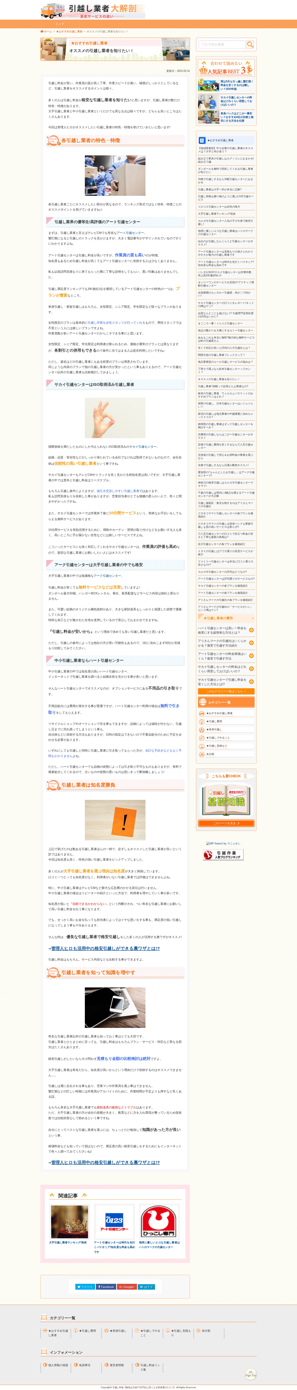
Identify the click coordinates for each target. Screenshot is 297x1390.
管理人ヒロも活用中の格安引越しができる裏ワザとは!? (105, 948)
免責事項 (84, 1365)
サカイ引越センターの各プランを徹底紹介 (223, 585)
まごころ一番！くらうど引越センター (220, 323)
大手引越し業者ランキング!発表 (68, 1242)
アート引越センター (130, 232)
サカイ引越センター (143, 446)
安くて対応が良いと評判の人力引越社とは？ (224, 347)
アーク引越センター (107, 575)
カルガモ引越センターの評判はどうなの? (222, 571)
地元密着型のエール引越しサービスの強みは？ (225, 361)
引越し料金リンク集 (150, 1367)
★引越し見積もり (181, 1333)
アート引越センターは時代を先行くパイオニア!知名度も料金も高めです (114, 1247)
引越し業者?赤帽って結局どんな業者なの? (223, 386)
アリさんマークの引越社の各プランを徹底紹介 (225, 599)
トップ (60, 23)
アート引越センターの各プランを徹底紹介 (223, 592)
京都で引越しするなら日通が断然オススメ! (223, 465)
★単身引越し (118, 1330)
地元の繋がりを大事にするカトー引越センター (225, 330)
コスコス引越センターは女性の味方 (219, 206)
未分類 (206, 1330)
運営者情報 (117, 1365)
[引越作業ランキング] (223, 859)
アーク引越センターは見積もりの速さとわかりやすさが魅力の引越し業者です (225, 253)
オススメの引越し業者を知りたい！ (219, 379)
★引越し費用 (87, 1330)
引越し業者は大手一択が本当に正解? (219, 189)
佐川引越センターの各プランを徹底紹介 (221, 544)
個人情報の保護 (58, 1365)
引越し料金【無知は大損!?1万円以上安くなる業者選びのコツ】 (144, 1387)
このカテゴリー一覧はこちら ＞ (226, 691)
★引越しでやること (150, 1333)
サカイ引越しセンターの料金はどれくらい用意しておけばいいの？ (236, 101)
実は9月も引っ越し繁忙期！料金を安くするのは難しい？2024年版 (237, 85)
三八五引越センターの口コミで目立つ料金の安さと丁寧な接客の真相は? (225, 535)
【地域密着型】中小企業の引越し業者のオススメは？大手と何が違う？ (225, 150)
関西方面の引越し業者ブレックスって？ (221, 354)
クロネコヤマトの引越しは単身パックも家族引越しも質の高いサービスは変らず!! (225, 525)
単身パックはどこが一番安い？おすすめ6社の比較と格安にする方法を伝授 (237, 117)
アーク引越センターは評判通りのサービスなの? (226, 578)
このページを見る (224, 823)
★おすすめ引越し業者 (58, 1333)
